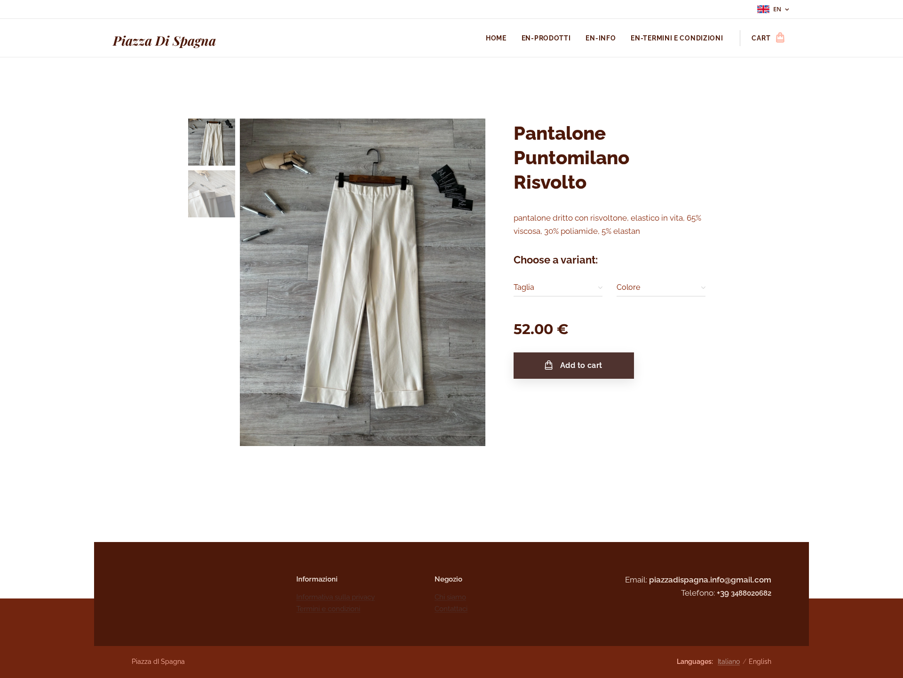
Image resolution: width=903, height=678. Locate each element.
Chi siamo (450, 597)
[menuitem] (498, 38)
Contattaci (451, 609)
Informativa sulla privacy (335, 597)
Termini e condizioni (328, 609)
